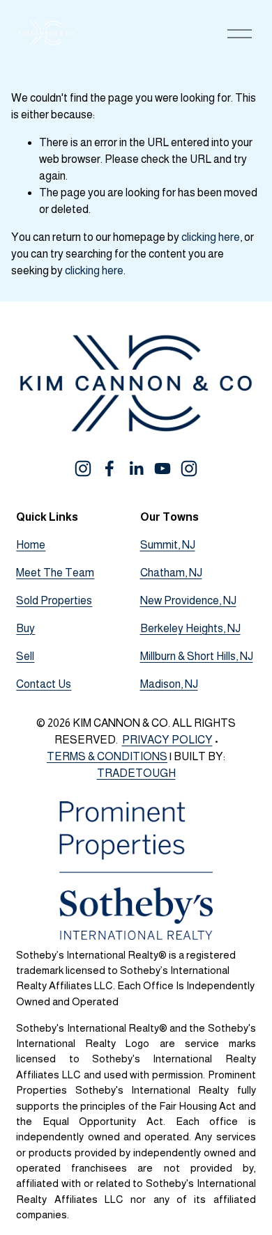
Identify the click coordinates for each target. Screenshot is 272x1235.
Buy (25, 628)
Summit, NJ (167, 545)
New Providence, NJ (188, 600)
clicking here (210, 237)
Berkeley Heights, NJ (190, 628)
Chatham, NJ (171, 573)
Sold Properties (54, 600)
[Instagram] (83, 468)
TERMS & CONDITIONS (107, 756)
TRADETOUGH (136, 773)
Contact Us (43, 684)
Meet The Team (55, 573)
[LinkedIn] (136, 468)
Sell (25, 656)
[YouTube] (162, 468)
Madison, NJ (169, 684)
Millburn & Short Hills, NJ (196, 656)
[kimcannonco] (189, 468)
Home (30, 545)
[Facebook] (109, 468)
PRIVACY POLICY (167, 740)
